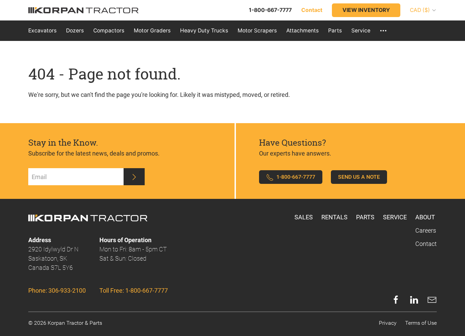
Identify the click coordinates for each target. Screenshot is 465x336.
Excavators (42, 30)
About (425, 217)
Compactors (108, 30)
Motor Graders (152, 30)
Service (360, 30)
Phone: (57, 290)
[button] (383, 30)
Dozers (75, 30)
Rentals (334, 217)
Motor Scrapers (257, 30)
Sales (303, 217)
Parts (335, 30)
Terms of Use (421, 323)
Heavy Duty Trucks (204, 30)
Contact (426, 243)
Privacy (388, 323)
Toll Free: (133, 290)
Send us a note (359, 177)
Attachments (302, 30)
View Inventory (366, 10)
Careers (425, 230)
